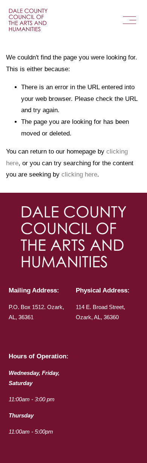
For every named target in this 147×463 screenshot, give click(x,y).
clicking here (79, 174)
